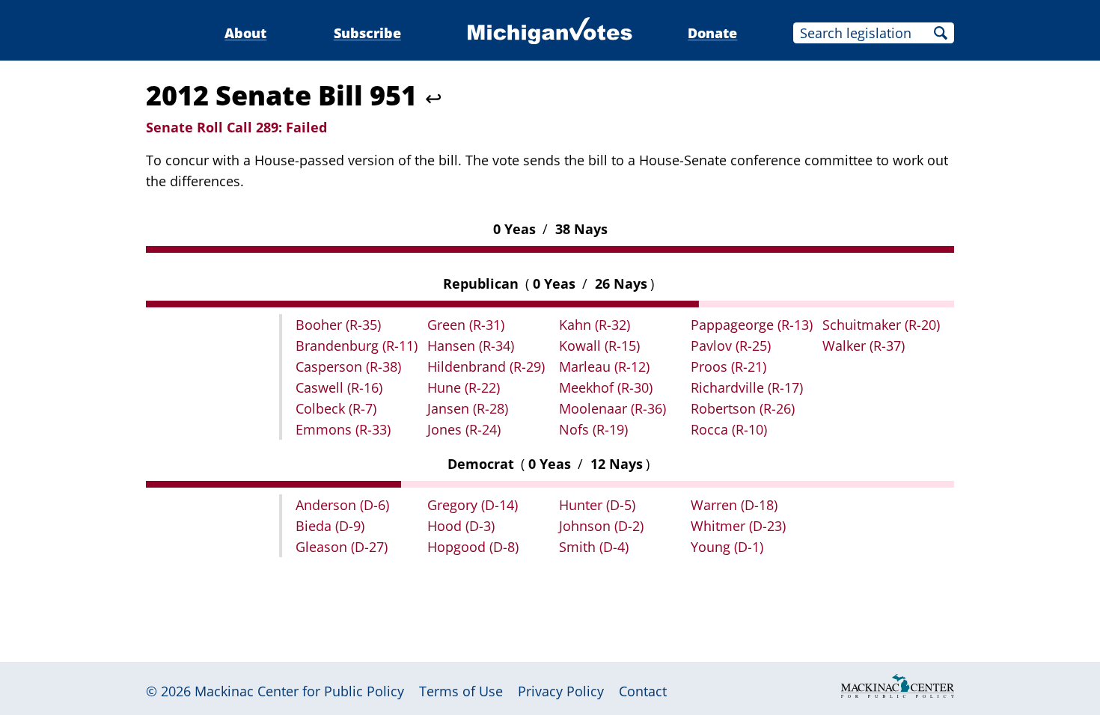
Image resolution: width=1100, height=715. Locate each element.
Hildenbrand (486, 366)
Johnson (601, 526)
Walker (863, 346)
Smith (594, 547)
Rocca (729, 429)
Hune (463, 387)
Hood (461, 526)
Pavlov (731, 346)
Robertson (743, 408)
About (245, 33)
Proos (728, 366)
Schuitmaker (881, 325)
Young (727, 547)
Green (465, 325)
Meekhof (606, 387)
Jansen (467, 408)
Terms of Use (461, 691)
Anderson (342, 505)
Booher (338, 325)
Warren (734, 505)
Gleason (342, 547)
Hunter (597, 505)
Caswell (339, 387)
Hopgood (473, 547)
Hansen (470, 346)
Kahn (594, 325)
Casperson (348, 366)
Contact (643, 691)
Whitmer (738, 526)
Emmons (343, 429)
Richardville (747, 387)
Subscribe (367, 33)
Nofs (593, 429)
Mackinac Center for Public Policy (299, 691)
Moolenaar (612, 408)
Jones (464, 429)
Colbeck (336, 408)
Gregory (472, 505)
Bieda (330, 526)
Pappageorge (752, 325)
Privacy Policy (561, 691)
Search (940, 32)
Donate (712, 33)
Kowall (599, 346)
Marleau (604, 366)
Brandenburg (357, 346)
